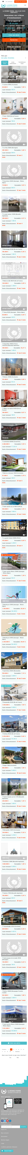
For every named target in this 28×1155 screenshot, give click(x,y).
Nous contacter (5, 1133)
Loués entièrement (13, 62)
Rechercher (14, 40)
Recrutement (4, 1136)
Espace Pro (4, 1129)
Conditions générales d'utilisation (9, 1147)
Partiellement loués (22, 62)
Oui (10, 1057)
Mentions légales (5, 1140)
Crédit (2, 1143)
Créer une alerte (14, 35)
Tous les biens (5, 62)
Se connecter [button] (9, 1)
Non (18, 1057)
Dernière (17, 1051)
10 (10, 1051)
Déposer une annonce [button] (20, 1)
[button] (14, 47)
